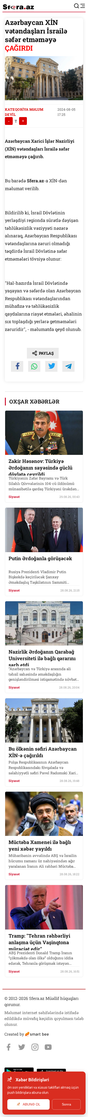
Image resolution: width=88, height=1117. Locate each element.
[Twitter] (22, 1047)
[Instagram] (35, 1047)
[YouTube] (48, 1047)
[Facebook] (8, 1047)
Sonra (66, 1104)
